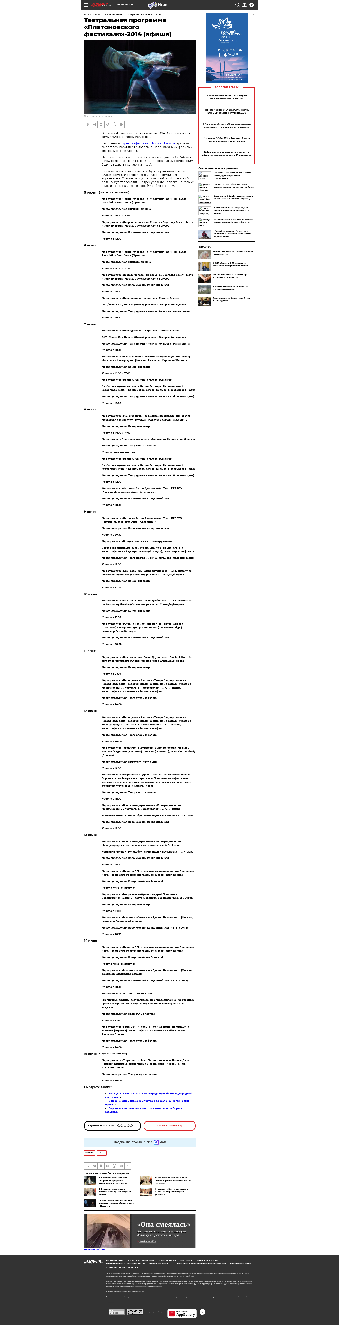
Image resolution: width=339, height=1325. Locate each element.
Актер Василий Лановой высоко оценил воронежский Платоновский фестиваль (173, 1181)
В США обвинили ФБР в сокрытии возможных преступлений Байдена (230, 264)
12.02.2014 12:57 (92, 14)
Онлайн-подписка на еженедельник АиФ (125, 1264)
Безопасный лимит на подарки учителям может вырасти (233, 252)
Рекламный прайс (115, 1260)
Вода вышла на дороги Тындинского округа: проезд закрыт (231, 287)
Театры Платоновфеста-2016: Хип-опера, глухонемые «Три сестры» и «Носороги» (116, 1203)
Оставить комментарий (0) (169, 1126)
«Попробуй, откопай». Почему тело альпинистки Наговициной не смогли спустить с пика (232, 234)
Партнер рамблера (155, 1312)
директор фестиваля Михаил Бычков (148, 143)
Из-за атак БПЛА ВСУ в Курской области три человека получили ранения (227, 139)
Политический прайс (240, 1264)
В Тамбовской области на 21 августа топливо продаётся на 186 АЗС (227, 97)
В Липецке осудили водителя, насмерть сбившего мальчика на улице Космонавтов (226, 154)
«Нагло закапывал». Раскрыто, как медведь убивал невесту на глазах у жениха (231, 211)
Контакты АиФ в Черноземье (141, 1260)
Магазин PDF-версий (158, 1264)
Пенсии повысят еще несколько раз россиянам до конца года (231, 276)
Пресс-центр (186, 1260)
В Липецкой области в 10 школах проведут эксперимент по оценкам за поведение (227, 125)
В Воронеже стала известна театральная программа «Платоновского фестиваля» (113, 1181)
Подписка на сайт (167, 1260)
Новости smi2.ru (94, 1249)
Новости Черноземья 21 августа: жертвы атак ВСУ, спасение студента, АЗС (226, 111)
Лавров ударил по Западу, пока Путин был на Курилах (231, 299)
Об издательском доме (207, 1260)
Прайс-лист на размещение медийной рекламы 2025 (201, 1264)
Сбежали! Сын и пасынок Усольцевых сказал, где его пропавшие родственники (232, 176)
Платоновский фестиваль (98, 116)
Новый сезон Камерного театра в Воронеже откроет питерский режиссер (171, 1192)
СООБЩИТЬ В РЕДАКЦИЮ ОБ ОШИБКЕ (122, 1267)
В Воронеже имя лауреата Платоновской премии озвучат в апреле (115, 1192)
